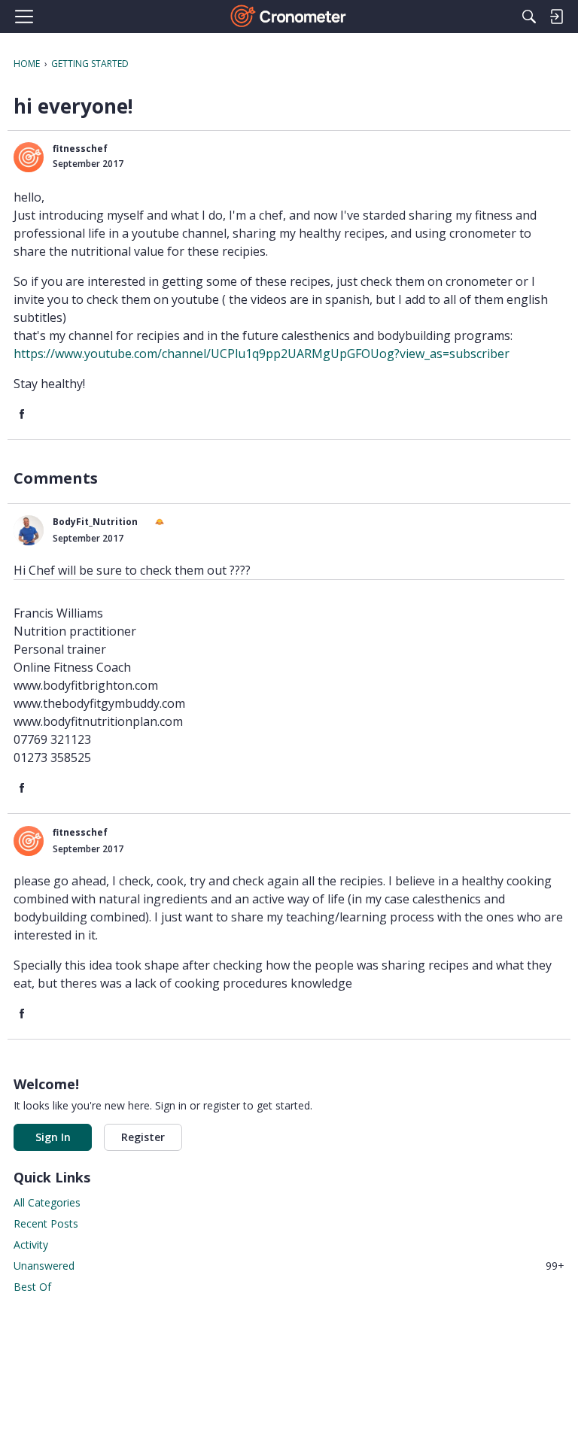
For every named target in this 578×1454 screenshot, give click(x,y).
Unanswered (289, 1265)
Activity (31, 1244)
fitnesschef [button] (80, 148)
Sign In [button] (53, 1137)
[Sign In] (556, 16)
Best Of (32, 1286)
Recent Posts (46, 1223)
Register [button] (143, 1137)
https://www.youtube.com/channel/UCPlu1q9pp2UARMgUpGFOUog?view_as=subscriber (262, 353)
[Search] (529, 16)
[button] (29, 157)
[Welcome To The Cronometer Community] (289, 16)
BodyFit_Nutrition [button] (95, 521)
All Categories (47, 1202)
